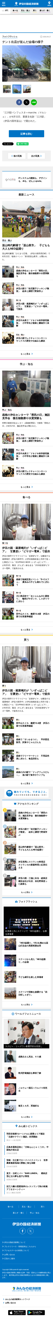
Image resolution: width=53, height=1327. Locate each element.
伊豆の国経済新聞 (26, 4)
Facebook (22, 1231)
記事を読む (26, 133)
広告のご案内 (9, 1258)
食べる (15, 10)
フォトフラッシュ (10, 36)
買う (35, 10)
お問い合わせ (9, 1254)
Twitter (30, 1231)
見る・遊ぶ (25, 10)
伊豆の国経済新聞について (14, 1242)
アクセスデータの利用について (16, 1250)
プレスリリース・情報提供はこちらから (20, 1246)
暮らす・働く (45, 10)
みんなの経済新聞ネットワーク (26, 1289)
